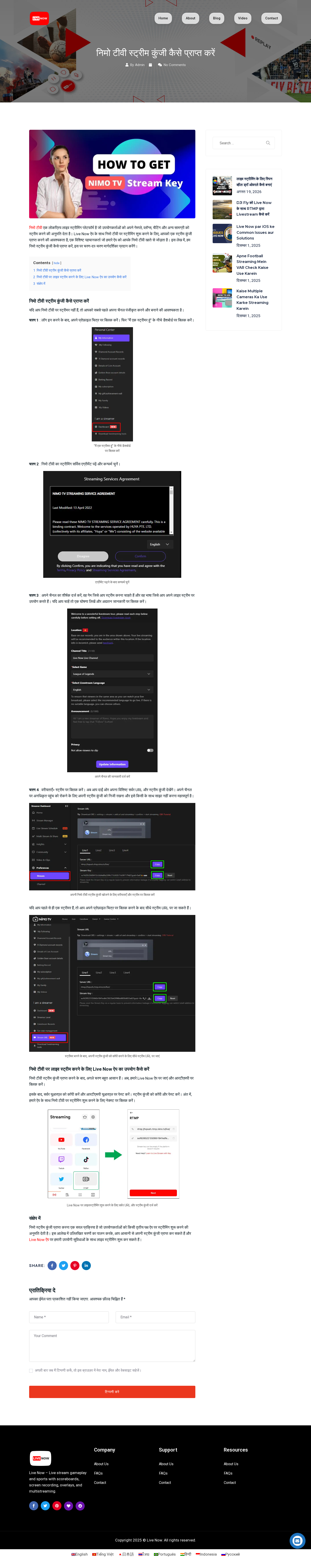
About (190, 18)
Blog (216, 18)
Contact (271, 18)
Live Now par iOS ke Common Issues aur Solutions (256, 232)
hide (56, 263)
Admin (140, 65)
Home (163, 18)
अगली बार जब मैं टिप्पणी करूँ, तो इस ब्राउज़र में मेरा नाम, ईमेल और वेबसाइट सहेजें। (88, 1370)
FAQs (98, 1473)
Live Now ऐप (39, 1239)
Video (242, 18)
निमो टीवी (35, 227)
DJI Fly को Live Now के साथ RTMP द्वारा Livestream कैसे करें (254, 209)
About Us (101, 1464)
